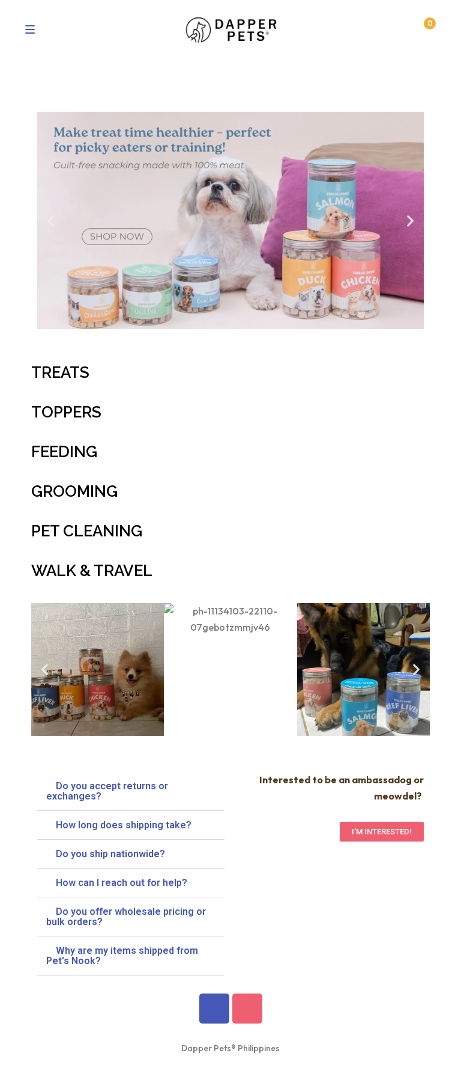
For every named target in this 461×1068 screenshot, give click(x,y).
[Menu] (33, 29)
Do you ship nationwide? (110, 854)
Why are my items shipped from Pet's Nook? (122, 955)
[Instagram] (247, 1009)
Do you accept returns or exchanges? (107, 791)
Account (399, 30)
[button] (50, 220)
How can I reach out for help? (121, 882)
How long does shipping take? (123, 825)
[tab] (130, 791)
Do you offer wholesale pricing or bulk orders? (126, 916)
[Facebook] (214, 1009)
